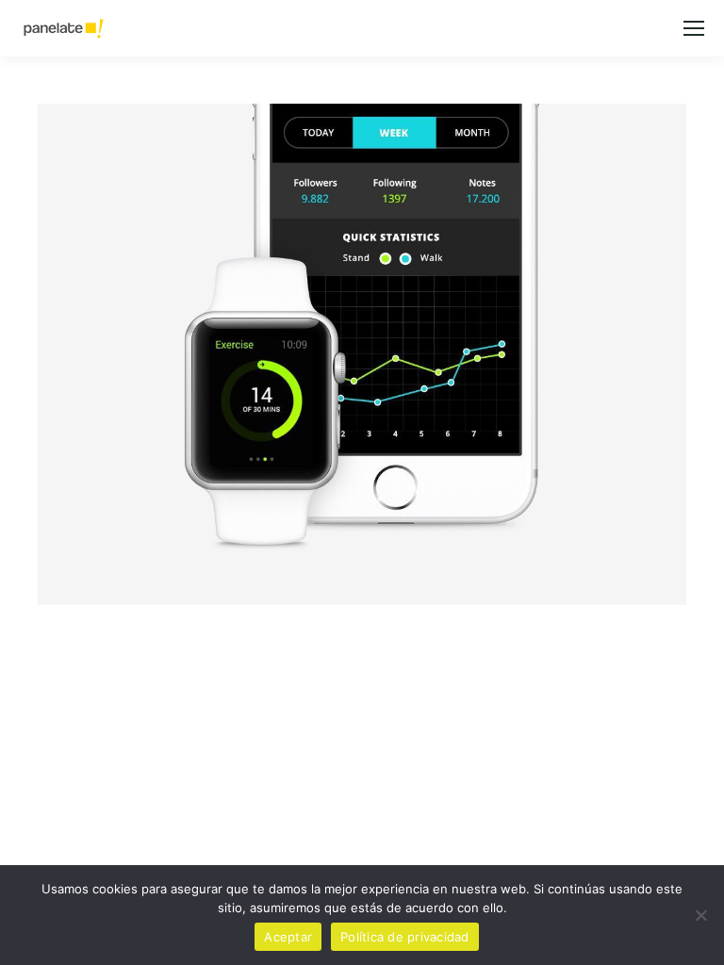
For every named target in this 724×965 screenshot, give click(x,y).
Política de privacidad (404, 936)
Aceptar (288, 936)
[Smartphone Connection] (362, 354)
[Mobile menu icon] (694, 28)
